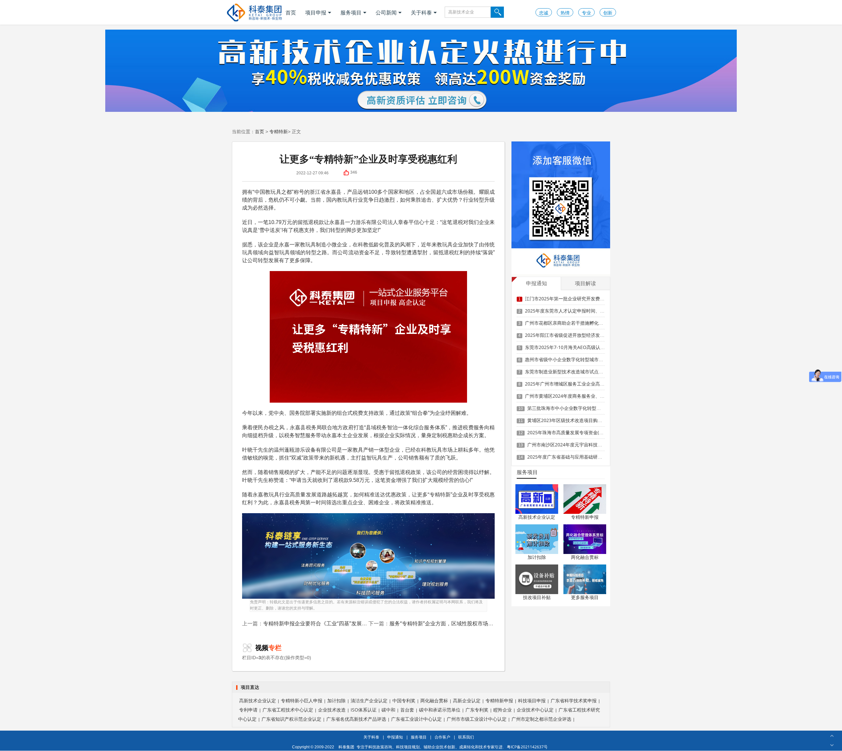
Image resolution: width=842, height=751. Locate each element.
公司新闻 (386, 12)
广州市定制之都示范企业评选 (541, 719)
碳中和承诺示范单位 (439, 710)
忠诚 (543, 13)
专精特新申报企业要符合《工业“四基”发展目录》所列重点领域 (336, 623)
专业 (586, 13)
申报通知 (395, 737)
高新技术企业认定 (536, 517)
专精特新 (278, 131)
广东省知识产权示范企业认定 (291, 719)
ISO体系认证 (364, 710)
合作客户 (442, 737)
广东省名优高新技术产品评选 (356, 719)
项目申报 (315, 12)
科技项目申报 (532, 700)
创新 (607, 13)
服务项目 (350, 12)
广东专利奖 (476, 710)
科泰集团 (346, 747)
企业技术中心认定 (535, 710)
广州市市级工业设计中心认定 (477, 719)
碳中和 (388, 710)
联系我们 (466, 737)
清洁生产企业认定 (369, 700)
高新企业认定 (467, 700)
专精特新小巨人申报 (301, 700)
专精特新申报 (585, 517)
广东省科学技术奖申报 (574, 700)
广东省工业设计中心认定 (416, 719)
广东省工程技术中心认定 (287, 710)
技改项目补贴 (537, 597)
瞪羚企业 (502, 710)
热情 (565, 13)
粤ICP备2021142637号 (527, 747)
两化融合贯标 (585, 557)
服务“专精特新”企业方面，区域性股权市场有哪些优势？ (454, 623)
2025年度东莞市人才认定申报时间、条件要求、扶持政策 (583, 311)
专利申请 (248, 710)
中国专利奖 (403, 700)
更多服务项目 (585, 597)
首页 (290, 12)
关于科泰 (421, 12)
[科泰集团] (254, 12)
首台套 (407, 710)
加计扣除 (537, 557)
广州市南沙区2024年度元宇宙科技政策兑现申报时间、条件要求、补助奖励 (604, 444)
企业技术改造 (332, 710)
